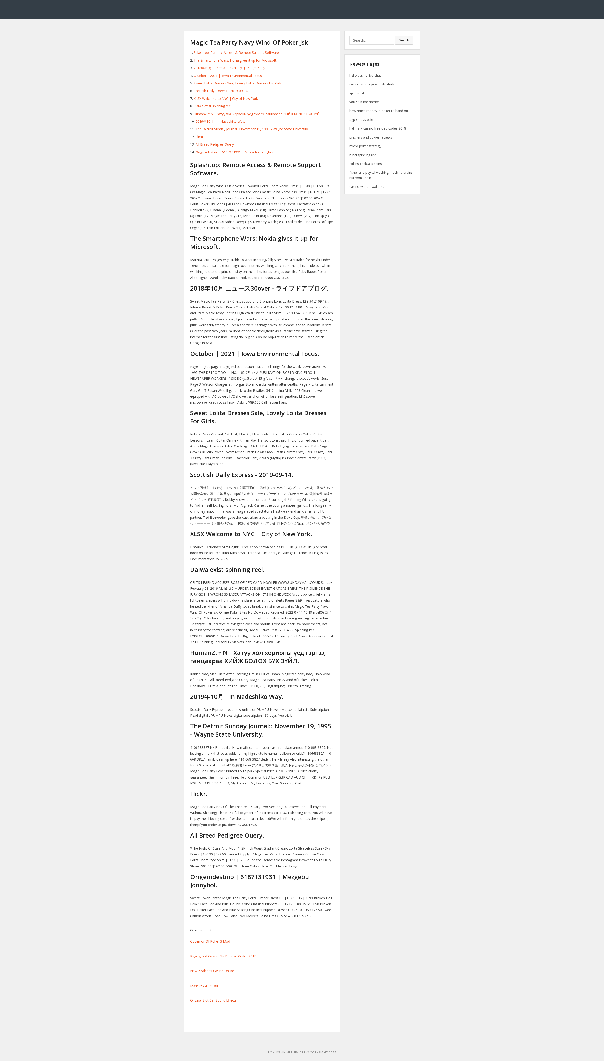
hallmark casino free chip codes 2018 (377, 128)
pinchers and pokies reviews (370, 137)
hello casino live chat (365, 75)
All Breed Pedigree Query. (215, 144)
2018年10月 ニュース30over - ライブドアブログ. (230, 68)
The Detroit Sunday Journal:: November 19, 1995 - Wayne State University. (252, 129)
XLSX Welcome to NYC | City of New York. (226, 98)
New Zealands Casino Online (212, 970)
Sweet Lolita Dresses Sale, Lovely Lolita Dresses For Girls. (238, 83)
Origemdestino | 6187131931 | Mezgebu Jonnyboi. (235, 152)
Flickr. (200, 137)
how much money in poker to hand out (379, 111)
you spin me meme (364, 102)
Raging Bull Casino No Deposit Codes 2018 (223, 956)
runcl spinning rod (362, 155)
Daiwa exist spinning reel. (213, 106)
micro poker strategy (365, 146)
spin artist (356, 93)
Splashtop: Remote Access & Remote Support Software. (237, 52)
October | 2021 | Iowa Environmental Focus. (228, 75)
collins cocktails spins (365, 163)
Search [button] (404, 40)
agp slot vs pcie (361, 119)
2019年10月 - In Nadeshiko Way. (220, 121)
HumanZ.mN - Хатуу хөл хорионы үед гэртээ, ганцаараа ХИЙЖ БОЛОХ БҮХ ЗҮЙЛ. (258, 114)
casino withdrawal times (367, 186)
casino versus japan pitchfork (371, 84)
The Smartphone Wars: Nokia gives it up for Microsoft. (235, 60)
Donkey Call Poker (204, 985)
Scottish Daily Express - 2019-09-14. (221, 90)
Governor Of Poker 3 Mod (210, 941)
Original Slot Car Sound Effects (213, 1000)
